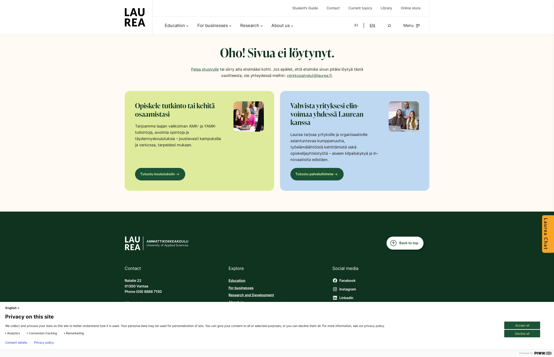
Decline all (522, 333)
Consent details (16, 342)
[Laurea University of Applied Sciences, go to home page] (135, 17)
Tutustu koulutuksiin (157, 174)
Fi (356, 25)
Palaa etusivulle (205, 69)
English (11, 308)
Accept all (522, 325)
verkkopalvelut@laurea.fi (309, 75)
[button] (411, 25)
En (372, 25)
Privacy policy (44, 342)
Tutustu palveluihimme (314, 174)
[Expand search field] (389, 25)
